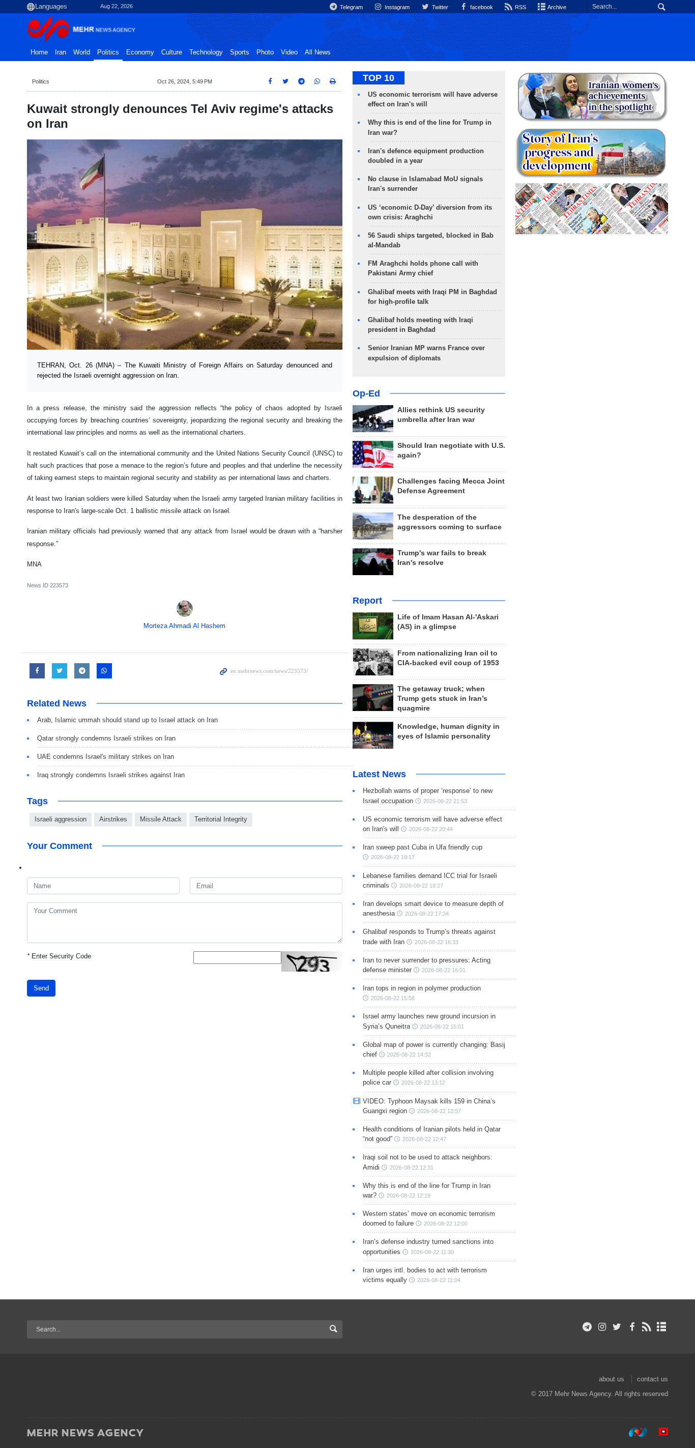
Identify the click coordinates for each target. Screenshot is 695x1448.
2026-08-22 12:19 (408, 1196)
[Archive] (661, 1327)
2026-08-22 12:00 (446, 1223)
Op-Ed (366, 393)
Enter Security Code (59, 956)
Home (39, 52)
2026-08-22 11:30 (432, 1252)
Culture (171, 52)
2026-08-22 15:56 (393, 998)
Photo (265, 52)
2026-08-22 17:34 (427, 914)
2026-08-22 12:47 (424, 1139)
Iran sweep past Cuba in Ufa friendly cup (422, 847)
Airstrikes (113, 819)
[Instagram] (602, 1327)
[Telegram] (587, 1327)
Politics (108, 52)
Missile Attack (161, 819)
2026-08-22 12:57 (439, 1111)
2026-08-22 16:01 (444, 970)
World (81, 52)
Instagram (396, 7)
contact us (652, 1379)
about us (611, 1379)
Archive (556, 7)
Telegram (350, 7)
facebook (481, 7)
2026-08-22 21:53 (445, 801)
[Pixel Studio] (658, 1432)
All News (318, 52)
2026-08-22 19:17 (393, 857)
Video (289, 52)
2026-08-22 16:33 (436, 942)
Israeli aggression (60, 819)
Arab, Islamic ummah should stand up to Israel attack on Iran (127, 720)
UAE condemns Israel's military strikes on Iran (105, 756)
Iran (60, 52)
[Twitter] (617, 1327)
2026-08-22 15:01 (442, 1027)
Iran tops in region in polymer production (422, 988)
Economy (140, 52)
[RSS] (647, 1327)
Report (367, 600)
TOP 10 (378, 78)
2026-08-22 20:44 (431, 829)
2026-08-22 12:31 (411, 1168)
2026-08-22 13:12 (423, 1083)
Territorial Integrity (220, 819)
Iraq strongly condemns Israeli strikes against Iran (111, 775)
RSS (519, 7)
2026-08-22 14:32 (409, 1055)
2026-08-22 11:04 (438, 1280)
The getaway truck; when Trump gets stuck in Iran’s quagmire (442, 698)
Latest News (379, 774)
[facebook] (631, 1327)
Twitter (439, 7)
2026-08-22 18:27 (421, 886)
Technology (206, 52)
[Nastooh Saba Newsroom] (633, 1432)
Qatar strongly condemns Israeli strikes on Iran (106, 738)
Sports (239, 52)
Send (41, 988)
